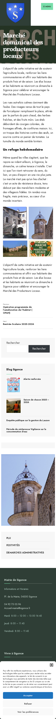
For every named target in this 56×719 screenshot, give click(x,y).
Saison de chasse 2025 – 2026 (36, 401)
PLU (8, 538)
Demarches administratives (25, 552)
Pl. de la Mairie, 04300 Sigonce (20, 596)
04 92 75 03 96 (12, 604)
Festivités (13, 545)
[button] (51, 664)
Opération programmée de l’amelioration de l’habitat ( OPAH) (17, 309)
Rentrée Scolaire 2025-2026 (18, 323)
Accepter (28, 695)
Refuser (28, 703)
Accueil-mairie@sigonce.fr (17, 608)
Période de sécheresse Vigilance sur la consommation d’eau (26, 430)
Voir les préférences (28, 712)
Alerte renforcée (32, 379)
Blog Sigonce (14, 369)
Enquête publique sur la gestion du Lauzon (28, 420)
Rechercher (13, 343)
